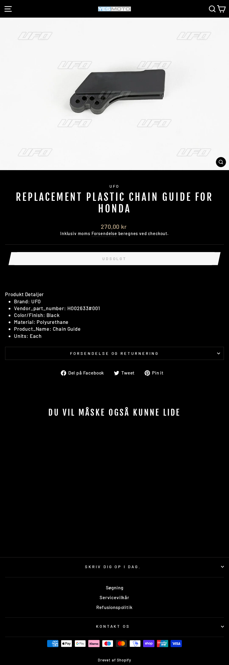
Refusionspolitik (114, 607)
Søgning (114, 587)
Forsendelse (104, 233)
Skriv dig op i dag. (113, 566)
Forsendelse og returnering (114, 353)
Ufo (114, 186)
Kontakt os (113, 626)
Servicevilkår (114, 597)
